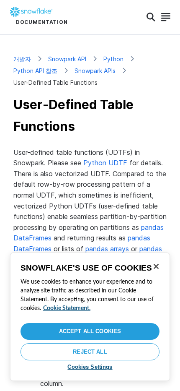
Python (113, 59)
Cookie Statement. (66, 308)
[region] (90, 317)
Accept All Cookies (90, 331)
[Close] (156, 266)
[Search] (151, 17)
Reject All (90, 352)
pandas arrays (107, 249)
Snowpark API (67, 59)
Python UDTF (105, 163)
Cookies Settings (89, 367)
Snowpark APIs (95, 70)
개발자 (22, 59)
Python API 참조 (35, 70)
